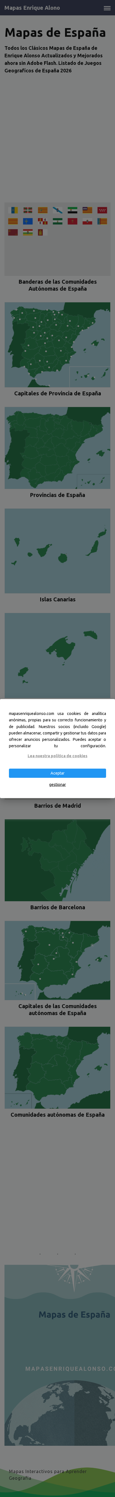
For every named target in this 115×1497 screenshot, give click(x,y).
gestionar (57, 784)
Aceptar (57, 773)
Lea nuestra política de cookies (57, 756)
